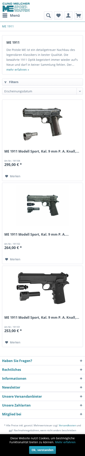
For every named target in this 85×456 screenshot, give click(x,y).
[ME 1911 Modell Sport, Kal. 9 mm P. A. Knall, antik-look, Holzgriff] (42, 122)
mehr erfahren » (17, 70)
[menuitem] (11, 15)
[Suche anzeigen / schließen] (48, 15)
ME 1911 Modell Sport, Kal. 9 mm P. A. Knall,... (41, 151)
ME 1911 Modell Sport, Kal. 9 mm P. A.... (36, 234)
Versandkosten (67, 425)
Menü (15, 15)
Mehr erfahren (65, 442)
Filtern (13, 82)
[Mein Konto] (68, 15)
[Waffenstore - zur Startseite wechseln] (16, 7)
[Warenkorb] (78, 15)
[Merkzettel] (58, 15)
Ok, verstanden (42, 450)
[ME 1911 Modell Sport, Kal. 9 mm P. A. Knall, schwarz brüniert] (42, 288)
